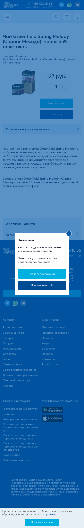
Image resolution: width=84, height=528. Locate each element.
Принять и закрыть (42, 522)
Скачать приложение (42, 274)
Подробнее (49, 514)
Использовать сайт (42, 285)
